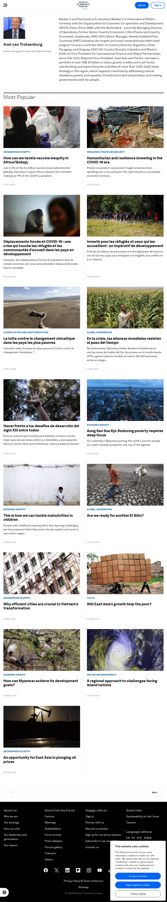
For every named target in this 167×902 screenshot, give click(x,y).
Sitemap (83, 887)
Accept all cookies (138, 876)
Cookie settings (138, 894)
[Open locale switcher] (4, 892)
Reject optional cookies (138, 885)
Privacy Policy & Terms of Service (83, 881)
